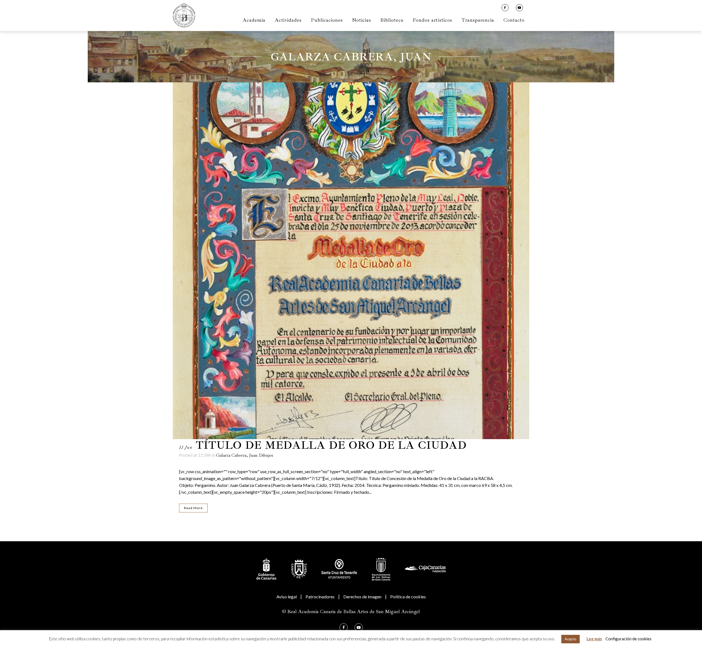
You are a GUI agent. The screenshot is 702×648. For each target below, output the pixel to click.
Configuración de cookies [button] (628, 638)
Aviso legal (286, 596)
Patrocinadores (320, 596)
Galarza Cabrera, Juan (236, 455)
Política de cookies (408, 596)
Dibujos (266, 455)
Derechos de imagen (362, 596)
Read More (193, 508)
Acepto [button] (570, 639)
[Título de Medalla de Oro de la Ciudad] (351, 260)
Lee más (594, 638)
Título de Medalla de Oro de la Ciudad (331, 445)
